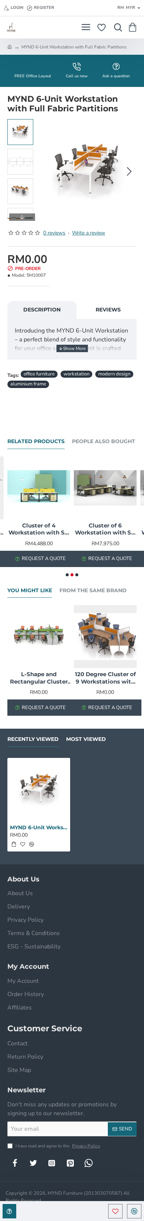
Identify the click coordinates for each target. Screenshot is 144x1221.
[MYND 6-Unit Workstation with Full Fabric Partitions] (39, 789)
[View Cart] (134, 27)
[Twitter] (33, 1163)
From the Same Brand (93, 590)
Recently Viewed (33, 739)
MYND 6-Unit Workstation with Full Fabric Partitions (39, 827)
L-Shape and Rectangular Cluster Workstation (39, 678)
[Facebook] (14, 1163)
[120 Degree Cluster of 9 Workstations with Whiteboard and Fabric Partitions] (105, 636)
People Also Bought (103, 441)
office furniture (39, 374)
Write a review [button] (88, 232)
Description (42, 309)
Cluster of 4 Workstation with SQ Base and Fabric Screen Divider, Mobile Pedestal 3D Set (38, 529)
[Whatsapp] (88, 1163)
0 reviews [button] (54, 232)
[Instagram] (51, 1163)
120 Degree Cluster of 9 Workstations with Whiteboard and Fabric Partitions (105, 678)
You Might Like (29, 590)
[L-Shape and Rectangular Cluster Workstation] (38, 636)
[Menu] (86, 27)
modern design (114, 374)
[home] (9, 46)
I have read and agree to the (57, 1146)
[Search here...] (116, 27)
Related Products (36, 441)
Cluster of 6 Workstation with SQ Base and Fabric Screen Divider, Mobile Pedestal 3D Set (105, 529)
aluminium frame (28, 384)
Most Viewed (86, 739)
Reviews (108, 309)
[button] (44, 170)
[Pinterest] (70, 1163)
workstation (76, 374)
